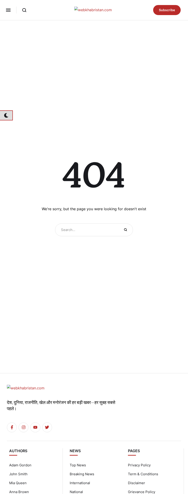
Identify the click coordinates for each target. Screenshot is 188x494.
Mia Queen (18, 483)
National (76, 492)
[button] (8, 10)
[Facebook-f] (12, 427)
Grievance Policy (141, 492)
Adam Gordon (20, 465)
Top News (78, 465)
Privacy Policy (139, 465)
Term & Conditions (143, 474)
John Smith (18, 474)
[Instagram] (23, 427)
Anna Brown (19, 492)
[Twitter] (47, 427)
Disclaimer (136, 483)
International (80, 483)
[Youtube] (35, 427)
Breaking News (82, 474)
